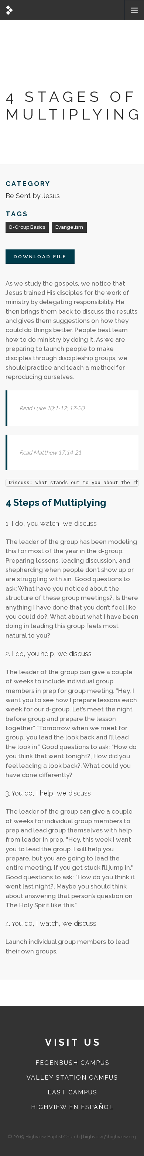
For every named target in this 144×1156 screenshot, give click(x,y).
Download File (40, 256)
